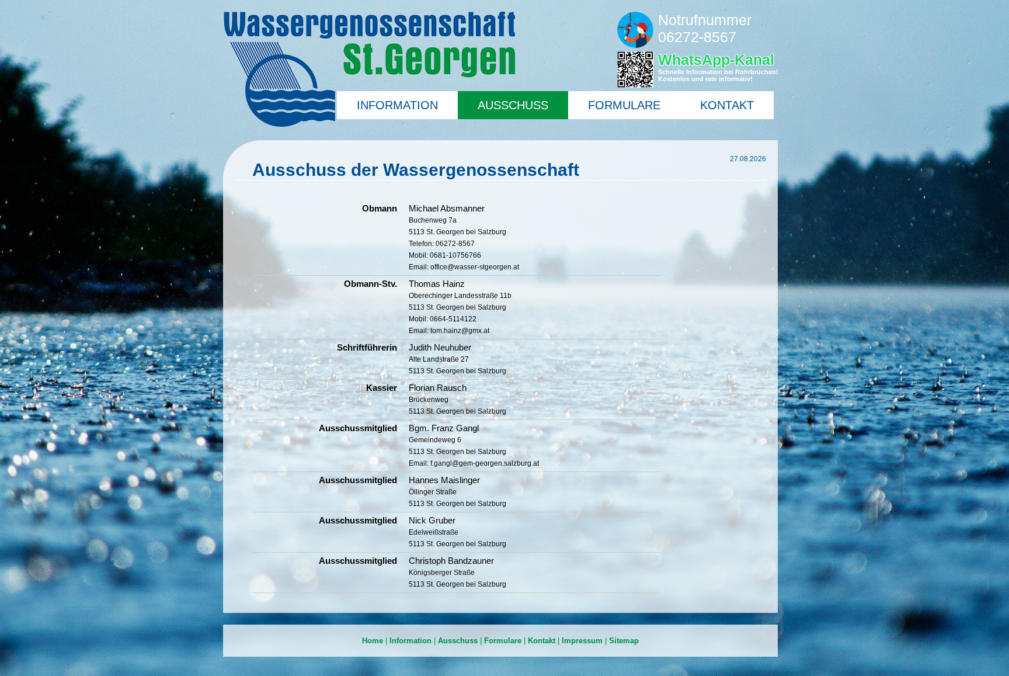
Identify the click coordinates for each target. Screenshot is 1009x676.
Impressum (582, 640)
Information (410, 640)
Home (372, 640)
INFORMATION (397, 105)
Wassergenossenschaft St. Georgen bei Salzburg (369, 69)
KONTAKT (727, 105)
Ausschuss (458, 640)
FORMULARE (624, 105)
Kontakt (541, 640)
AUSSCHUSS (513, 105)
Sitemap (624, 640)
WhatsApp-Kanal (718, 66)
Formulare (502, 640)
